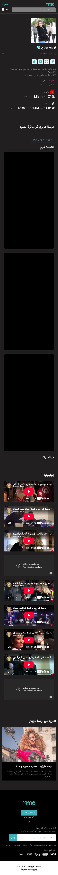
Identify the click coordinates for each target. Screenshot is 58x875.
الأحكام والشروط (27, 845)
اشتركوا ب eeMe (29, 812)
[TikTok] (34, 61)
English (5, 4)
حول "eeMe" (52, 845)
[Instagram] (46, 61)
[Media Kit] (3, 53)
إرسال (13, 838)
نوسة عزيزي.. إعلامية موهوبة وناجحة (34, 766)
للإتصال (8, 845)
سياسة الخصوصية (39, 845)
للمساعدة (17, 845)
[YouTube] (40, 61)
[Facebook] (53, 61)
